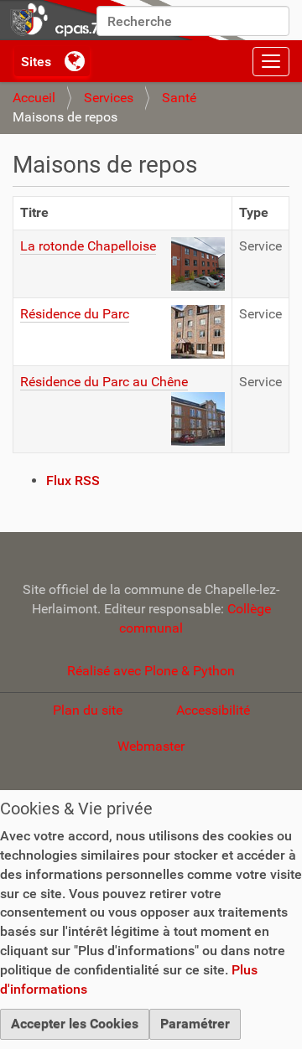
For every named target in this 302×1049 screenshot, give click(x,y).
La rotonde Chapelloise (88, 246)
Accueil (34, 98)
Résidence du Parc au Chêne (104, 382)
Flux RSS (73, 480)
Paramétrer (195, 1023)
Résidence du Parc (74, 314)
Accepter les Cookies (74, 1023)
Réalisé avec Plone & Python (151, 671)
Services (108, 98)
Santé (179, 98)
